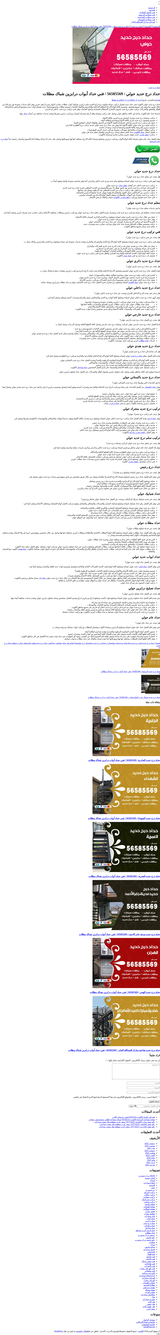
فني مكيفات (150, 1271)
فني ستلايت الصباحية (146, 17)
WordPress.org (149, 1327)
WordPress (58, 1331)
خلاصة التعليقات (148, 1324)
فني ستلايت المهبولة (146, 20)
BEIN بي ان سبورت (146, 1176)
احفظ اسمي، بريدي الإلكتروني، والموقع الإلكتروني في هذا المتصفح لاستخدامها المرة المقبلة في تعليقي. (115, 1097)
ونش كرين (150, 1309)
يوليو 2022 (151, 1158)
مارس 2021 (150, 1165)
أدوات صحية (150, 1178)
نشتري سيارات (149, 1299)
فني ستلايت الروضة (147, 15)
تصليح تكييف (150, 1204)
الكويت (141, 1331)
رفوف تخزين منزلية (137, 432)
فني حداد (55, 643)
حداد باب (42, 578)
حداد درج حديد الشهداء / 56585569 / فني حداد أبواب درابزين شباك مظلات (124, 818)
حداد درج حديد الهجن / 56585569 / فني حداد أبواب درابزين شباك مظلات (125, 992)
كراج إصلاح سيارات (147, 1276)
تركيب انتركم (149, 1192)
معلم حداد (123, 185)
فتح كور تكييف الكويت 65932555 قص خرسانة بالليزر (133, 1117)
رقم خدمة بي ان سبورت (145, 1240)
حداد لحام (74, 643)
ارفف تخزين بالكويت (121, 197)
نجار (153, 1297)
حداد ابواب (142, 566)
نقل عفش (151, 1304)
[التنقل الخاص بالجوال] (159, 1)
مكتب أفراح (150, 1292)
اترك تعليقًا (116, 100)
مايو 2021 (151, 1160)
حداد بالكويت (139, 132)
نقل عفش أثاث (149, 1306)
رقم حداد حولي (64, 643)
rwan (158, 100)
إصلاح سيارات (149, 1183)
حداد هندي (22, 549)
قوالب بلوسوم (82, 1331)
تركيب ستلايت (149, 1197)
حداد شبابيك (82, 367)
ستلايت (152, 1242)
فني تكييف (150, 1257)
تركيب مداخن (149, 1202)
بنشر (153, 1188)
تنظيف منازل (149, 1214)
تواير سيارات (150, 1216)
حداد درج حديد (154, 87)
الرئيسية (151, 8)
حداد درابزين (114, 403)
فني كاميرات (149, 1266)
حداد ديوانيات (149, 1226)
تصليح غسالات (149, 1209)
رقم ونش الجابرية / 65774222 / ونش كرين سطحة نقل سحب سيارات (127, 1127)
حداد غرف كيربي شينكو (145, 1230)
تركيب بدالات (149, 1195)
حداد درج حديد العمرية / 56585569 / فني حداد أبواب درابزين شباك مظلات (124, 876)
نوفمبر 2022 (150, 1153)
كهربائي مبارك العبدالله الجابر (143, 22)
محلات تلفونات (149, 1283)
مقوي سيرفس (149, 1287)
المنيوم (152, 1185)
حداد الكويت (133, 282)
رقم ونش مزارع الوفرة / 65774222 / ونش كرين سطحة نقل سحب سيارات (124, 1122)
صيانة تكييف (150, 1247)
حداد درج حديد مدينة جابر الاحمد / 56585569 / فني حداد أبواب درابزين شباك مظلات (119, 934)
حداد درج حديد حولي (97, 643)
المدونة (152, 10)
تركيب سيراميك (148, 1199)
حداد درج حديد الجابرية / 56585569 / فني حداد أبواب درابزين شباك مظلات (124, 760)
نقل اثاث (151, 1302)
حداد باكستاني (150, 387)
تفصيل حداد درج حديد (151, 643)
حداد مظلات (144, 341)
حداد (25, 114)
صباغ (153, 1245)
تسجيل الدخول (149, 1320)
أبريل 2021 (150, 1162)
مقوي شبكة (150, 1290)
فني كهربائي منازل (147, 1268)
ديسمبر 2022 (149, 1151)
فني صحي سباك (148, 1261)
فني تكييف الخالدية (147, 12)
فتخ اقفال (151, 1254)
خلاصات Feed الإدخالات (145, 1322)
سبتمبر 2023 (150, 1146)
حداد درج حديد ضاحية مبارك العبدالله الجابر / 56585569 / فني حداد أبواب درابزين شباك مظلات (114, 1050)
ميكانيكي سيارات (148, 1295)
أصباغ (152, 1180)
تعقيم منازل (150, 1211)
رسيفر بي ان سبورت (146, 1235)
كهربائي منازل (149, 1280)
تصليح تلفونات (149, 1207)
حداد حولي (116, 643)
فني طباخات (150, 1264)
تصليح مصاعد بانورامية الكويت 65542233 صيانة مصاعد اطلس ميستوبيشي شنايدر (122, 1119)
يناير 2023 (151, 1148)
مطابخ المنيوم (149, 1285)
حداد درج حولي (83, 643)
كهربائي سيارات (148, 1278)
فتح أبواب (151, 1252)
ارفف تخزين (144, 135)
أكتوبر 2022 (150, 1155)
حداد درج (108, 643)
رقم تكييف (150, 1237)
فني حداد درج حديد (43, 643)
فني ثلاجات (150, 1259)
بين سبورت (150, 1190)
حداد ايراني (151, 418)
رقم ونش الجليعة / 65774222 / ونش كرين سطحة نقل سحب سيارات (127, 1124)
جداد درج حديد (137, 643)
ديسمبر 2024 (149, 1143)
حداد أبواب (150, 1218)
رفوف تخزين (133, 461)
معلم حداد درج (22, 643)
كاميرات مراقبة (148, 1273)
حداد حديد (127, 256)
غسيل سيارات (149, 1249)
